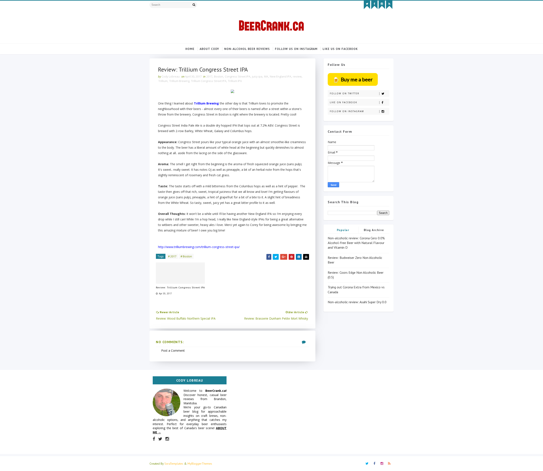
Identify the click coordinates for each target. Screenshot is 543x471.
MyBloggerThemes (200, 463)
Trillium (163, 81)
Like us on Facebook (340, 49)
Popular (343, 230)
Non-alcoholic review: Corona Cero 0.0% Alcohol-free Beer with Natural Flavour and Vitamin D (356, 243)
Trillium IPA (235, 81)
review (297, 76)
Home (190, 49)
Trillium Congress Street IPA (208, 81)
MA (266, 76)
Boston (218, 76)
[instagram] (382, 5)
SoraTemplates (173, 463)
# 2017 (172, 256)
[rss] (389, 5)
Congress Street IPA (237, 76)
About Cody (209, 49)
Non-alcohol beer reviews (247, 49)
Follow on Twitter (344, 93)
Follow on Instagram (347, 111)
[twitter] (367, 5)
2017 (209, 76)
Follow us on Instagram (296, 49)
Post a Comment (173, 350)
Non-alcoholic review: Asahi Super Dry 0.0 (357, 302)
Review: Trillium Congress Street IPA (180, 287)
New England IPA (280, 76)
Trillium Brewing (179, 81)
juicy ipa (257, 76)
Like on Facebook (343, 102)
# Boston (186, 256)
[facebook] (374, 5)
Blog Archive (374, 230)
